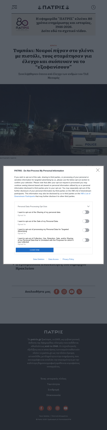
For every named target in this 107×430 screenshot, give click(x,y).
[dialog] (53, 215)
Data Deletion (38, 259)
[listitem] (53, 206)
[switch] (85, 212)
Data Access (53, 259)
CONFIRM (35, 250)
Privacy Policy (68, 259)
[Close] (98, 170)
